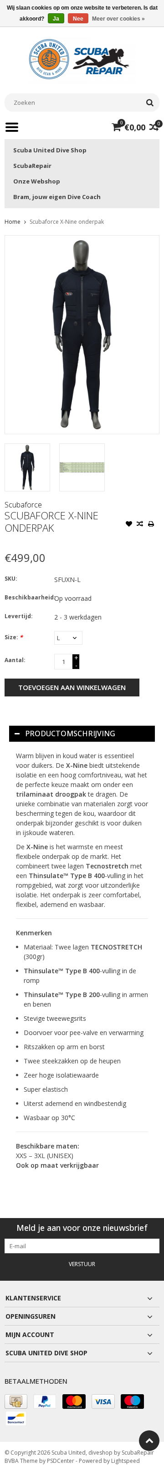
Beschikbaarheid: (27, 597)
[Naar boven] (149, 1440)
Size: (14, 637)
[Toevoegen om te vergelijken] (140, 525)
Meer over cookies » (118, 19)
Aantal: (15, 660)
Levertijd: (19, 616)
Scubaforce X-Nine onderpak (67, 222)
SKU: (11, 578)
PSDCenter (60, 1461)
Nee (78, 19)
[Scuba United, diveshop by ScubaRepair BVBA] (82, 59)
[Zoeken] (149, 102)
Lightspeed (125, 1461)
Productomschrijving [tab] (70, 733)
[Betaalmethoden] (16, 1401)
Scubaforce (23, 505)
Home (12, 222)
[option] (27, 467)
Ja (56, 19)
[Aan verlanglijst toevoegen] (129, 525)
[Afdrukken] (151, 525)
